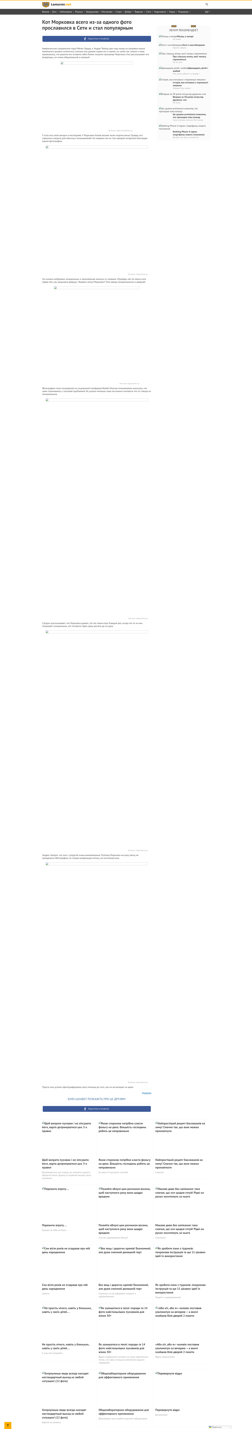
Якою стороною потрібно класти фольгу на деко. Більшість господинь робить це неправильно (124, 1163)
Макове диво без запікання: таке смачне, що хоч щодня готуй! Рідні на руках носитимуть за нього (179, 1229)
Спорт (119, 11)
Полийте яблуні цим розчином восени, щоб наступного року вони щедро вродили (123, 1229)
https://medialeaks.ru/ (124, 130)
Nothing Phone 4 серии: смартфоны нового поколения (188, 133)
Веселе (45, 11)
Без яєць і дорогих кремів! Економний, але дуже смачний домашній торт (123, 1287)
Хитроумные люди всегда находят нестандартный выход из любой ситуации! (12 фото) (64, 1413)
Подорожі (183, 11)
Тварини (138, 11)
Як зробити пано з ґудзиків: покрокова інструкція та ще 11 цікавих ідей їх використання (180, 1288)
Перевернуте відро (167, 1410)
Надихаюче (160, 11)
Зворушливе (92, 11)
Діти (54, 11)
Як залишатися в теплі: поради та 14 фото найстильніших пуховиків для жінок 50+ (122, 1348)
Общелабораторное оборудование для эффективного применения (124, 1412)
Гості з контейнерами (194, 44)
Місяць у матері (185, 36)
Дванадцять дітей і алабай (190, 69)
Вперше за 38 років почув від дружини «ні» (188, 98)
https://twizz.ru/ (142, 274)
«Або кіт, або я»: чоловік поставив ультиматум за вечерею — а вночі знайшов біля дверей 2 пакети (177, 1348)
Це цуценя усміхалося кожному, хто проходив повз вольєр (189, 116)
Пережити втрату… (54, 1225)
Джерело (146, 1092)
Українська (216, 1427)
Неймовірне (66, 11)
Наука (172, 11)
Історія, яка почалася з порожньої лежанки (190, 84)
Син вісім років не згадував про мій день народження (65, 1287)
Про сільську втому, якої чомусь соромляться (189, 58)
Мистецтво (107, 11)
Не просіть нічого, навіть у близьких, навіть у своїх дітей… (65, 1346)
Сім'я (148, 11)
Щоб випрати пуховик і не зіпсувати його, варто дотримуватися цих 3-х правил (65, 1163)
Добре (128, 11)
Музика (79, 11)
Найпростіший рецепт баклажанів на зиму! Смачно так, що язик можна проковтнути (179, 1163)
